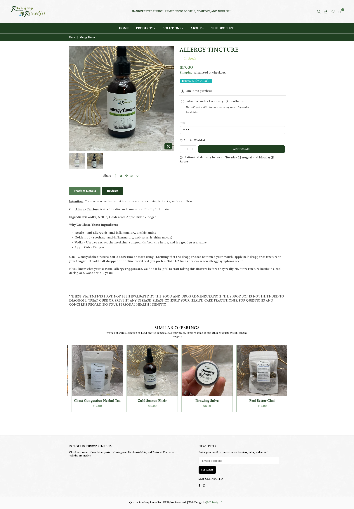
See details (192, 112)
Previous (72, 99)
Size (182, 123)
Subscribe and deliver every (205, 101)
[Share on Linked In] (132, 176)
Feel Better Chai (259, 400)
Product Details (85, 191)
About (196, 28)
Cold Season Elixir (149, 400)
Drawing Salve (204, 400)
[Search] (318, 11)
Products (144, 28)
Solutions (172, 28)
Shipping (186, 72)
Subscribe (207, 470)
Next (171, 99)
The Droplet (222, 28)
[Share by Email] (137, 176)
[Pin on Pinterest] (126, 176)
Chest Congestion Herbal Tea (95, 400)
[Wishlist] (332, 11)
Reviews (112, 191)
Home (124, 28)
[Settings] (325, 11)
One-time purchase (199, 91)
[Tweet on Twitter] (121, 176)
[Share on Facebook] (115, 176)
